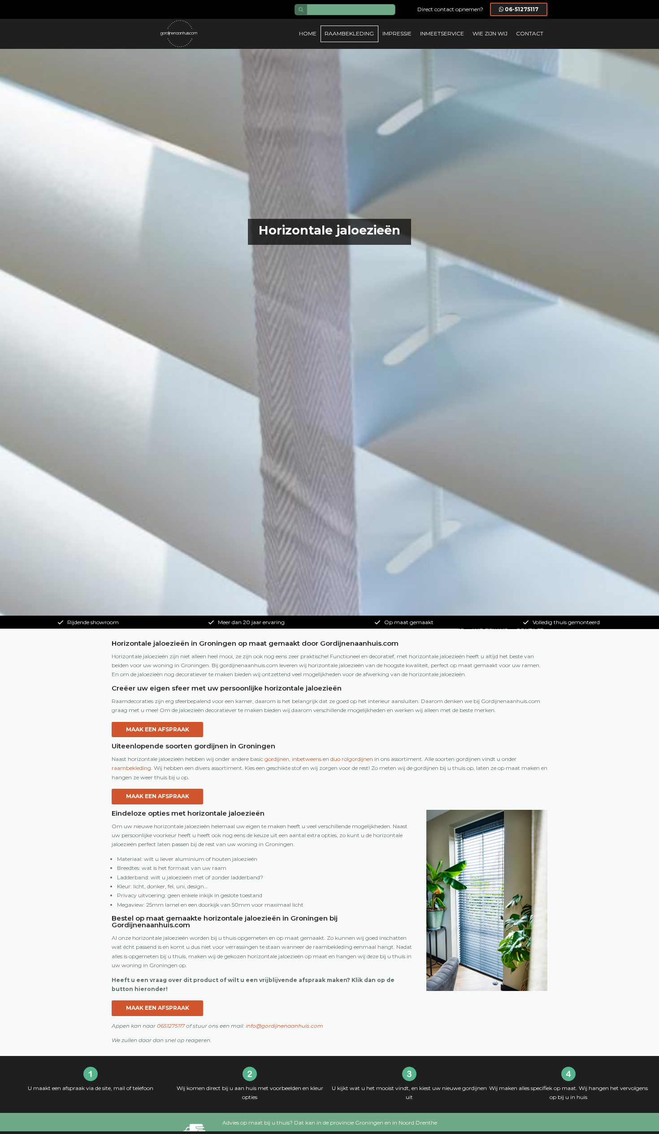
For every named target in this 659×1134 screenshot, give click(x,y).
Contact (529, 33)
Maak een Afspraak (157, 729)
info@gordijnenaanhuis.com (284, 1025)
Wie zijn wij (490, 33)
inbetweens (306, 759)
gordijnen (276, 759)
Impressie (397, 33)
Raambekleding (349, 33)
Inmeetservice (442, 33)
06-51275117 (521, 9)
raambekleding (131, 768)
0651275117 (171, 1025)
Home (307, 33)
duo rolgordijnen (351, 759)
